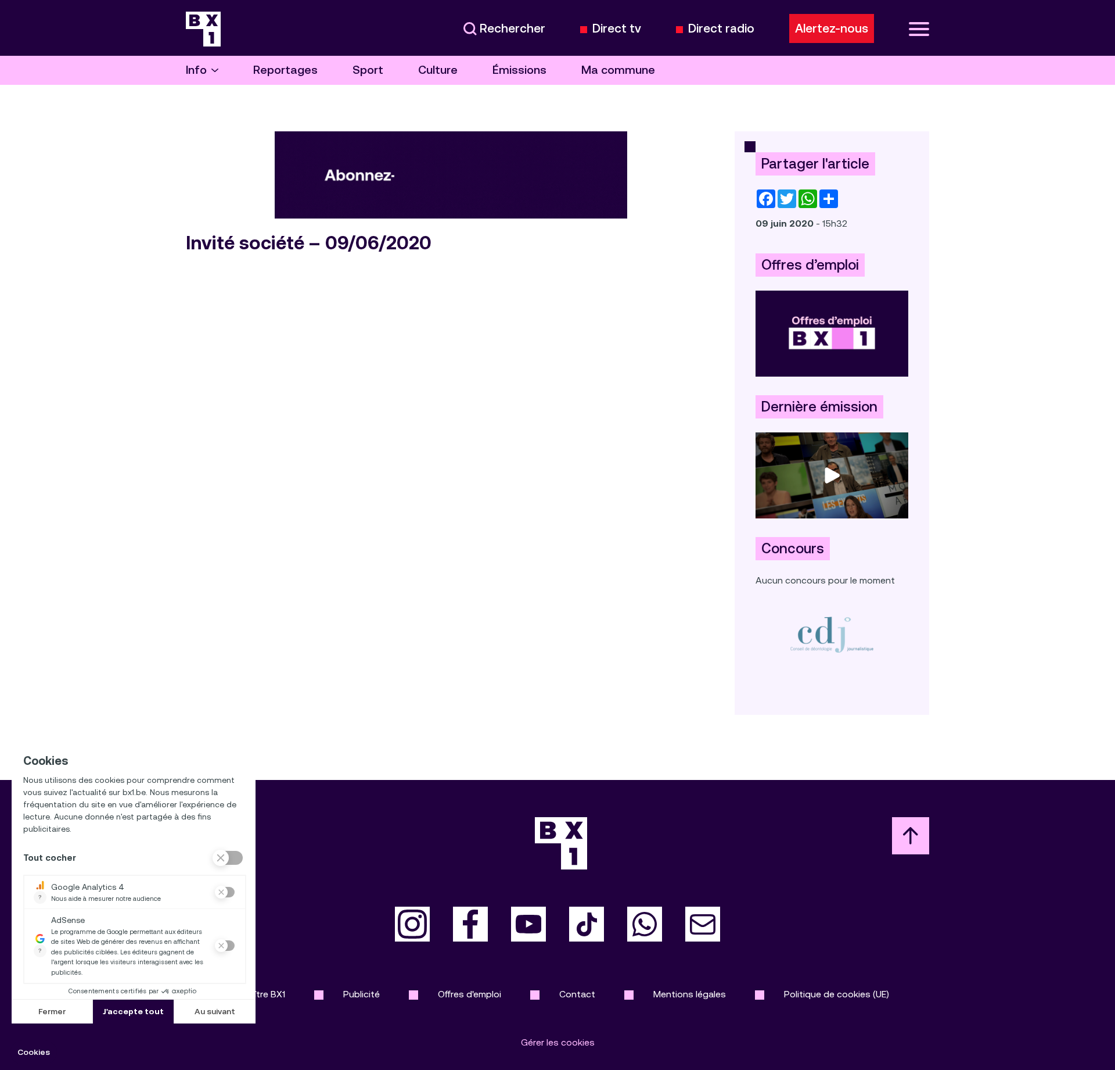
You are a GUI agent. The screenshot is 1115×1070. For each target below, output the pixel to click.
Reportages (285, 70)
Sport (368, 70)
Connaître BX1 (255, 994)
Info (196, 70)
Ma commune (618, 70)
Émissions (519, 70)
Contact (577, 994)
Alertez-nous (831, 28)
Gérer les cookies (558, 1042)
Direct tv (616, 28)
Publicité (361, 994)
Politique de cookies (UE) (836, 994)
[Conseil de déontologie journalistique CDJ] (832, 634)
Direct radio (721, 28)
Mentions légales (689, 994)
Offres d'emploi (469, 994)
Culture (438, 70)
